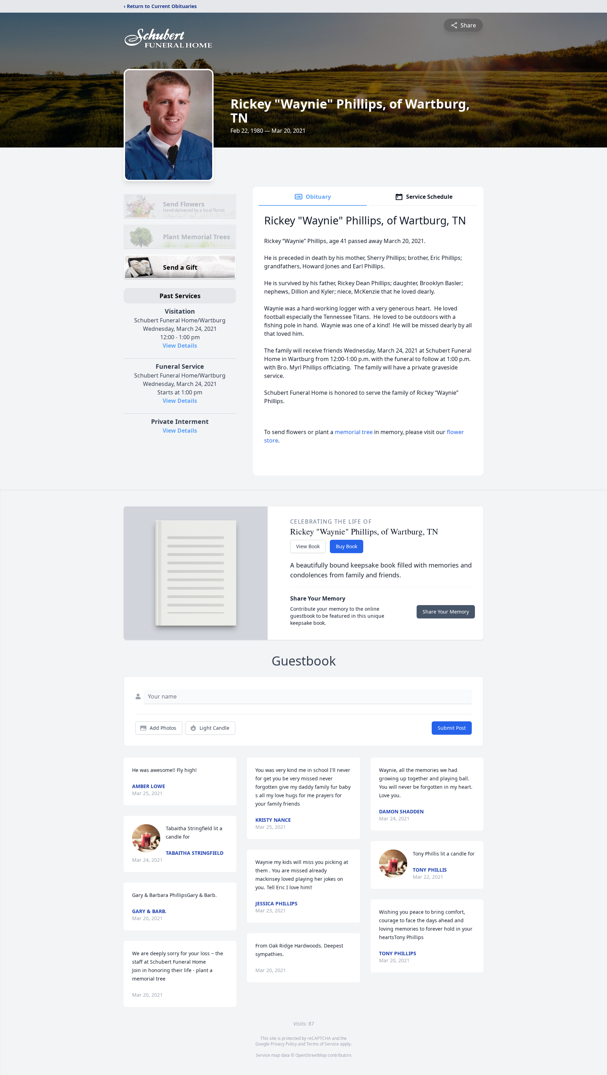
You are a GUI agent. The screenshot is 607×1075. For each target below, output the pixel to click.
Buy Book (346, 546)
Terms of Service (322, 1044)
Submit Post (452, 728)
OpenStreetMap (311, 1055)
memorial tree (354, 432)
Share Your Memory (446, 611)
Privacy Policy (283, 1044)
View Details (180, 345)
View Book (308, 546)
